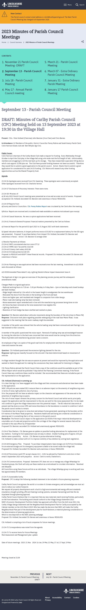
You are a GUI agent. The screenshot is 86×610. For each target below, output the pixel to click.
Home (4, 42)
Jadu (20, 602)
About (47, 598)
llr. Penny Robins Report (38, 206)
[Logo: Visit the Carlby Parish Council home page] (12, 4)
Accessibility (57, 598)
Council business (16, 42)
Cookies (76, 598)
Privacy (48, 600)
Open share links (82, 41)
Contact (67, 598)
